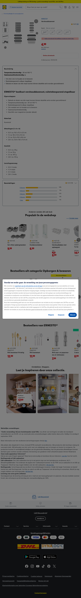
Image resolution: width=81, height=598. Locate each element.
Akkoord (72, 315)
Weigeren (51, 315)
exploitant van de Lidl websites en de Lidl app (28, 286)
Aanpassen (61, 315)
